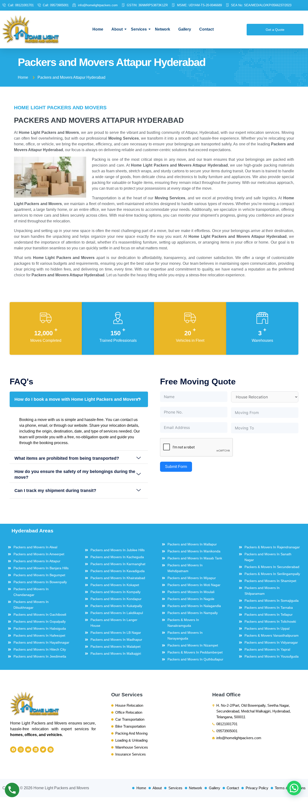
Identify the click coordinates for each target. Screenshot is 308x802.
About (117, 29)
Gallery (184, 29)
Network (162, 29)
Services (139, 29)
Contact (206, 29)
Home (97, 29)
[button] (79, 399)
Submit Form (176, 467)
